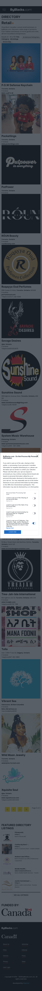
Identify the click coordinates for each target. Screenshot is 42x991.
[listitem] (21, 493)
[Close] (38, 457)
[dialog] (21, 496)
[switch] (34, 498)
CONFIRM (12, 532)
